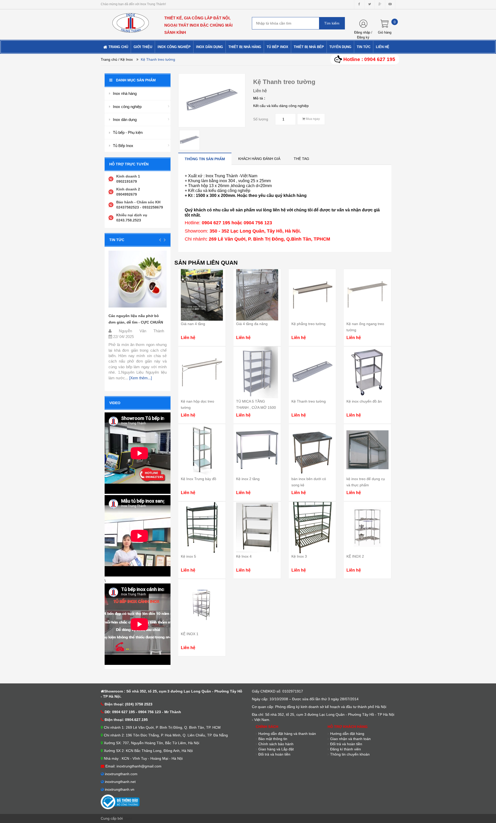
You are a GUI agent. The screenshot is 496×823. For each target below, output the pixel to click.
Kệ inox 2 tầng (248, 479)
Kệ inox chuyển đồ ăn (364, 401)
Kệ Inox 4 (244, 556)
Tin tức (116, 240)
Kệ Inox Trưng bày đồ (198, 479)
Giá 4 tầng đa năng (252, 324)
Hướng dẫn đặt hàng (347, 734)
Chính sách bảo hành (275, 744)
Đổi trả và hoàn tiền (346, 744)
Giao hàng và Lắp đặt (276, 749)
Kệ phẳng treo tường (308, 324)
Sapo (128, 818)
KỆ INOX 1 (189, 634)
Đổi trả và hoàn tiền (274, 754)
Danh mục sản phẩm (136, 80)
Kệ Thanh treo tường (308, 401)
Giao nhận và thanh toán (350, 739)
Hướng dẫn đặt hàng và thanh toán (287, 734)
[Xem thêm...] (140, 378)
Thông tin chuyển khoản (350, 754)
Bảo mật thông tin (272, 739)
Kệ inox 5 (188, 556)
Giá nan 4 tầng (193, 324)
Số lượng (260, 119)
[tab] (204, 159)
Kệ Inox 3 (299, 556)
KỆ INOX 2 (355, 556)
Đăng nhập (362, 32)
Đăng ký (363, 37)
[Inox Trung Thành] (130, 21)
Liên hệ (260, 91)
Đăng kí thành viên (345, 749)
